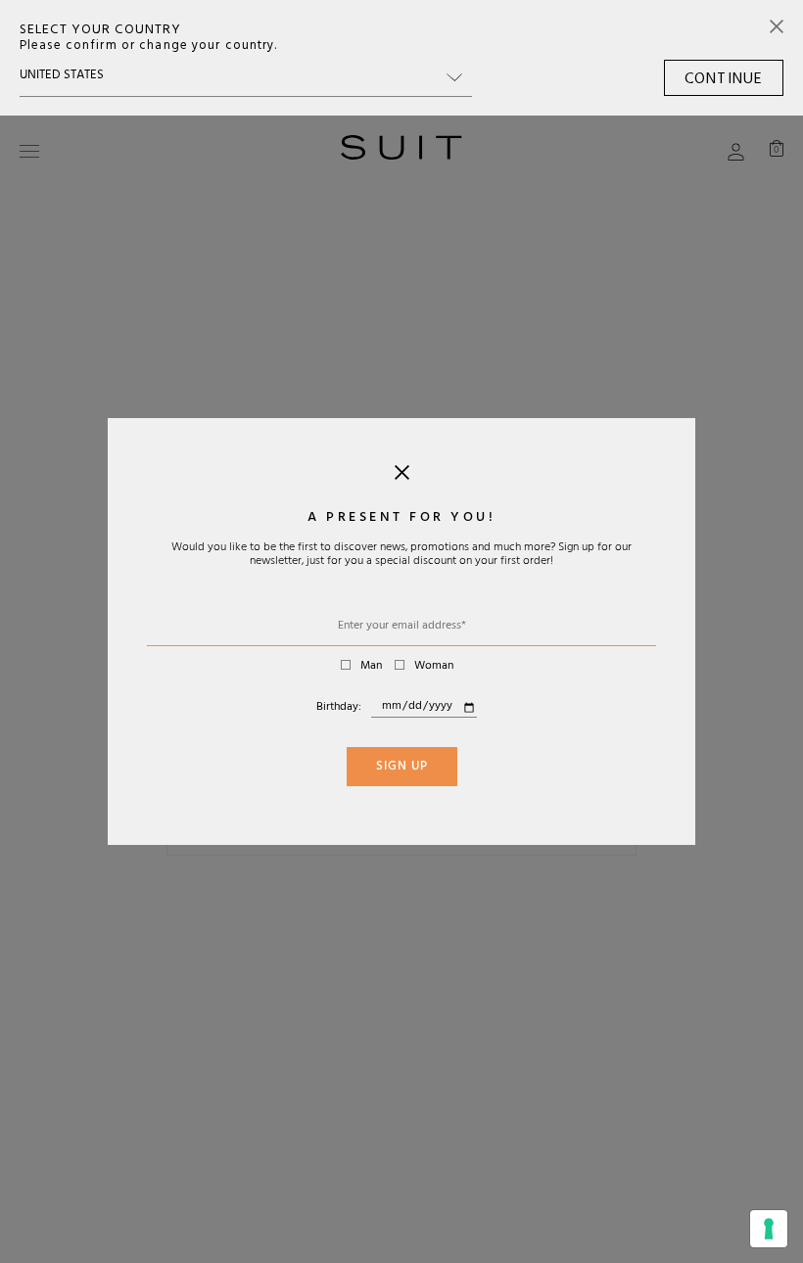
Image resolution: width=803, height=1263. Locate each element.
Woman (433, 667)
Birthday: (338, 708)
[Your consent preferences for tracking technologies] (768, 1228)
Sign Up (402, 767)
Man (371, 667)
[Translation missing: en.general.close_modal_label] (402, 476)
